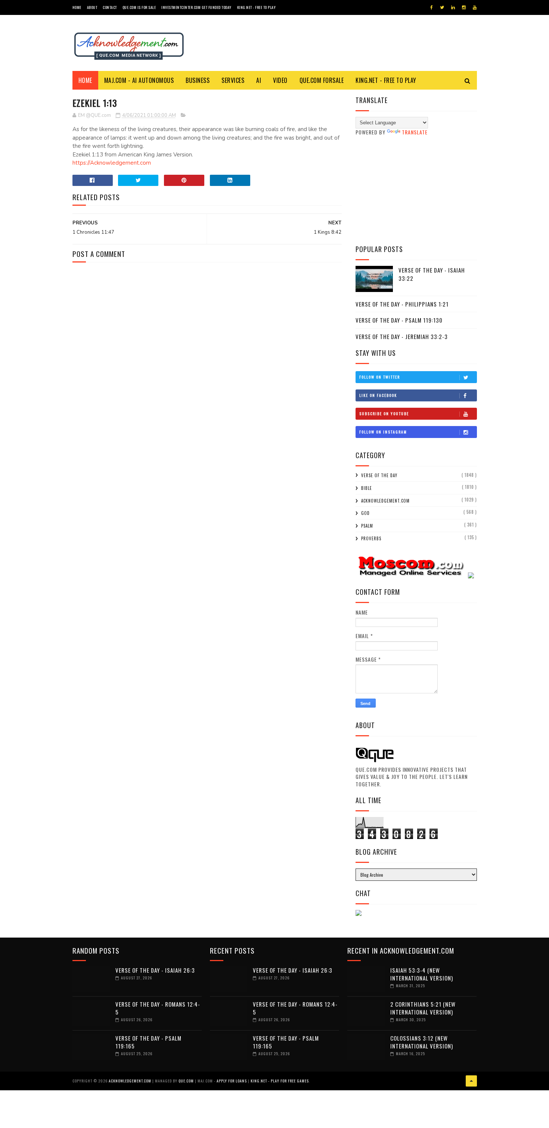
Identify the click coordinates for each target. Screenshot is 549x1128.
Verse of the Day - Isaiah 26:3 (155, 970)
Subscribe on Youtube (384, 413)
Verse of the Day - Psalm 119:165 (148, 1042)
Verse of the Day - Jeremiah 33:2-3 (402, 336)
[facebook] (431, 7)
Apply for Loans (232, 1081)
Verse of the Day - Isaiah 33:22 (431, 274)
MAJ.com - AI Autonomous (139, 80)
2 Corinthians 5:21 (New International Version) (423, 1008)
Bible (366, 488)
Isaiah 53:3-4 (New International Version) (421, 974)
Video (280, 80)
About (92, 7)
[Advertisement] (416, 190)
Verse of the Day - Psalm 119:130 (399, 320)
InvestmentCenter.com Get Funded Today (196, 7)
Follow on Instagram (383, 432)
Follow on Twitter (379, 377)
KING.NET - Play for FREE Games (280, 1081)
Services (232, 80)
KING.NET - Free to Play (386, 80)
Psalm (367, 526)
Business (198, 80)
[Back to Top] (471, 1081)
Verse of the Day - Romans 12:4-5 (157, 1008)
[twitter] (442, 7)
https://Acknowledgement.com (111, 163)
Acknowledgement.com (385, 501)
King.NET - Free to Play (256, 7)
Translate (415, 132)
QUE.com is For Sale (139, 7)
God (365, 513)
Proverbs (371, 538)
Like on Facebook (378, 395)
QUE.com (186, 1081)
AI (258, 80)
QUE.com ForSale (322, 80)
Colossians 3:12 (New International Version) (421, 1042)
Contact (110, 7)
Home (76, 7)
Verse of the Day (379, 475)
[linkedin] (453, 7)
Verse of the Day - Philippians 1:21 (402, 304)
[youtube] (474, 7)
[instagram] (463, 7)
